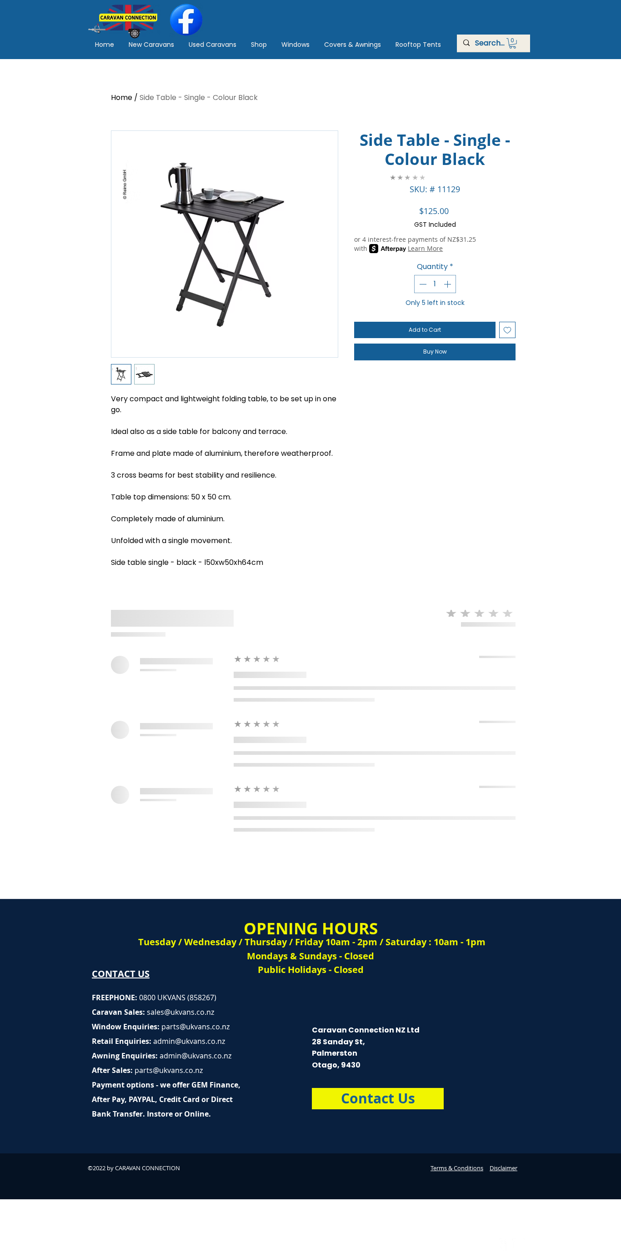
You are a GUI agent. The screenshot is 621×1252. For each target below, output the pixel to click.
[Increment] (448, 284)
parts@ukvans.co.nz (195, 1027)
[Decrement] (422, 284)
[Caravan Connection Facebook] (501, 1244)
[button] (512, 43)
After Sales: (113, 1070)
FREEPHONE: (115, 998)
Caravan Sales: (128, 1012)
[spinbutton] (435, 284)
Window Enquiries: (126, 1027)
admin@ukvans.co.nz (189, 1041)
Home (121, 97)
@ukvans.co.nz (189, 1012)
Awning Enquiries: (161, 1056)
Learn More (425, 248)
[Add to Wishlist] (507, 330)
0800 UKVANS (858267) (177, 998)
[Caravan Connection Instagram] (518, 1244)
